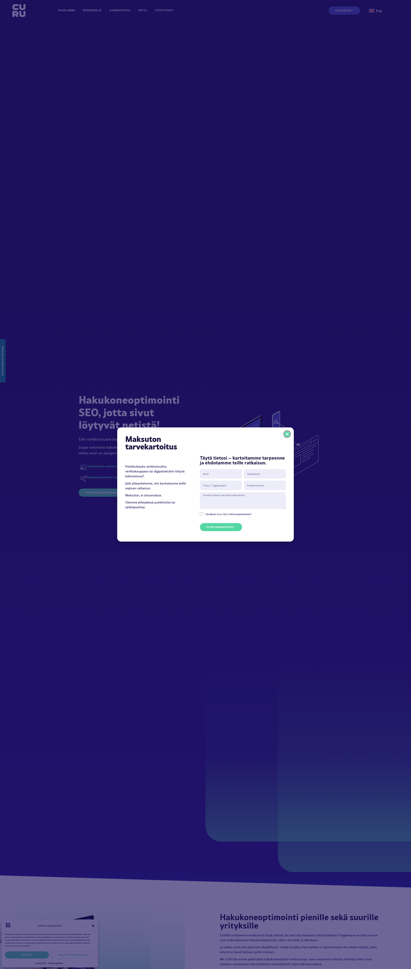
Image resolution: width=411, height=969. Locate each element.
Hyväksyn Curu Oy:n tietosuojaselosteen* (229, 514)
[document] (205, 484)
